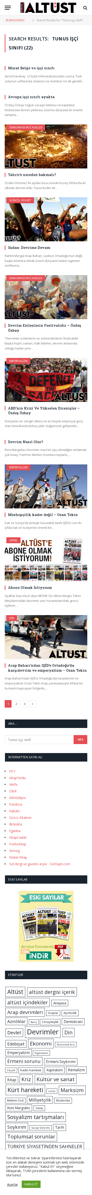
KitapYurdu (17, 778)
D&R (13, 791)
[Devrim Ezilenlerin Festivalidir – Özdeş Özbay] (46, 297)
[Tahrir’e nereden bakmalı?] (46, 146)
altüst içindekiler (27, 1002)
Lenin (51, 1091)
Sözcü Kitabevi (20, 817)
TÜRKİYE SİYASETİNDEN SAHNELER (44, 1146)
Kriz (26, 1079)
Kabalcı (14, 811)
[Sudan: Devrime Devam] (46, 219)
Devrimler (43, 1031)
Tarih (59, 1127)
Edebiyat (16, 1044)
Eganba (15, 831)
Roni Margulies (18, 1107)
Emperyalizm (18, 361)
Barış (34, 1022)
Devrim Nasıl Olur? (25, 441)
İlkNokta (15, 824)
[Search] (84, 7)
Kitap (11, 1079)
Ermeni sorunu (24, 1061)
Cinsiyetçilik (50, 1022)
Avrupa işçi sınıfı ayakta (31, 96)
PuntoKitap (17, 844)
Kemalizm (76, 1069)
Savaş (39, 1108)
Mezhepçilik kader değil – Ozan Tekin (43, 514)
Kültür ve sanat (56, 1079)
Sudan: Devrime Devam (29, 247)
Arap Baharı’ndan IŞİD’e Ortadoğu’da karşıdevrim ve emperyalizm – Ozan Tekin (47, 667)
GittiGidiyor (17, 797)
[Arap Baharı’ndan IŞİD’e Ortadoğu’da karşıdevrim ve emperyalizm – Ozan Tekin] (46, 637)
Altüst (15, 992)
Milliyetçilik (40, 1100)
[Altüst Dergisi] (48, 7)
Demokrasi (73, 1021)
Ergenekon (41, 1053)
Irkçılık (11, 1070)
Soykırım (16, 1127)
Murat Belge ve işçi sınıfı (31, 68)
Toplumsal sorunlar (31, 1136)
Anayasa (59, 1003)
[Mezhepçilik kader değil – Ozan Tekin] (46, 486)
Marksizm (72, 1090)
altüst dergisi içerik (52, 991)
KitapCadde (18, 837)
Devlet (14, 1032)
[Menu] (8, 7)
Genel (13, 540)
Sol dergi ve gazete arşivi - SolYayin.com (39, 864)
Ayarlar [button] (12, 1184)
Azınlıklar (16, 1021)
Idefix (13, 784)
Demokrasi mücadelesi (25, 127)
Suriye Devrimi (40, 1127)
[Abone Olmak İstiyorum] (46, 559)
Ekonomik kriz (66, 1044)
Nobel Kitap (18, 857)
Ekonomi (41, 1043)
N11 (12, 771)
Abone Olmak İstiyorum (30, 587)
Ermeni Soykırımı (60, 1061)
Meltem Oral (15, 1100)
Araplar (53, 1013)
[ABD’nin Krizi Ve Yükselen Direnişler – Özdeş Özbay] (46, 380)
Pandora (15, 804)
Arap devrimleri (25, 1012)
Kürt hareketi (25, 1090)
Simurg (14, 850)
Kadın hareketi (30, 1070)
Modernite (63, 1100)
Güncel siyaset (20, 200)
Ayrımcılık (70, 1013)
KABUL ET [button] (31, 1184)
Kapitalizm (54, 1069)
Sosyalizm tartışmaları (35, 1117)
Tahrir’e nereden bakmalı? (32, 174)
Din (11, 618)
